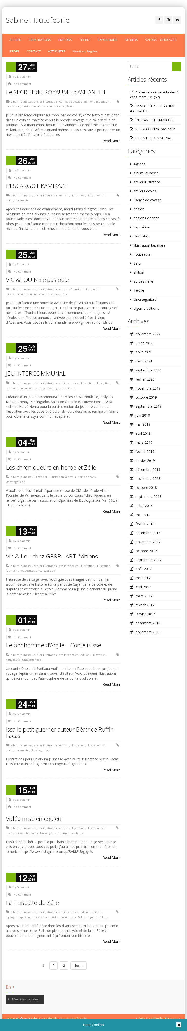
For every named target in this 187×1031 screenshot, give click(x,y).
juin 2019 (143, 415)
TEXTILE (84, 39)
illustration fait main (35, 106)
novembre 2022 (148, 334)
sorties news (58, 294)
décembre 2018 (148, 469)
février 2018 (145, 523)
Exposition (102, 101)
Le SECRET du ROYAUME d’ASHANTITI (55, 92)
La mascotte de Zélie (32, 902)
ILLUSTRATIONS (40, 39)
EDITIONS (65, 39)
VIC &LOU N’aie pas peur (38, 280)
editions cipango (146, 218)
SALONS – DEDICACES (161, 39)
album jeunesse (21, 101)
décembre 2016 (148, 623)
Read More (111, 140)
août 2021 (144, 352)
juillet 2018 (144, 505)
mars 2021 (144, 361)
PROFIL (14, 51)
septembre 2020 (148, 370)
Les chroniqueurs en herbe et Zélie (51, 467)
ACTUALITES (56, 51)
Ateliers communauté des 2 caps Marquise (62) (154, 94)
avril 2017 (143, 587)
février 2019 (145, 451)
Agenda (140, 164)
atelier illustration (45, 101)
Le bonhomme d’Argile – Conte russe (53, 645)
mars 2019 (144, 442)
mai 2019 (143, 424)
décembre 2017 (148, 532)
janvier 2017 (145, 614)
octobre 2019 (146, 397)
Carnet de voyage (70, 101)
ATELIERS (131, 39)
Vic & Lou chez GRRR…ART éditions (52, 556)
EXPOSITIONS (107, 39)
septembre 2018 (148, 496)
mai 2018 (143, 514)
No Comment (22, 84)
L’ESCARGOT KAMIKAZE (37, 186)
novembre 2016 (148, 632)
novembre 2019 (148, 388)
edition (89, 101)
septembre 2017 (148, 559)
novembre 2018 (148, 478)
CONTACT (34, 51)
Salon (70, 106)
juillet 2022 (144, 343)
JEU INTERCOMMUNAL (36, 373)
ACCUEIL (15, 39)
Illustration (13, 106)
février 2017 (145, 605)
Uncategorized (15, 482)
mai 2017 (143, 578)
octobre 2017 (146, 550)
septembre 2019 (148, 406)
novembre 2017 (148, 541)
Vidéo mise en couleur (35, 818)
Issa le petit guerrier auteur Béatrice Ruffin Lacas (60, 732)
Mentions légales (85, 51)
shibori (139, 272)
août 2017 (144, 569)
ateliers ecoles (68, 383)
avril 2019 (143, 433)
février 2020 (145, 379)
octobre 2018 (146, 487)
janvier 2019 (145, 460)
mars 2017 (144, 596)
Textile (139, 290)
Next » (79, 966)
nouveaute (57, 106)
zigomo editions (64, 388)
